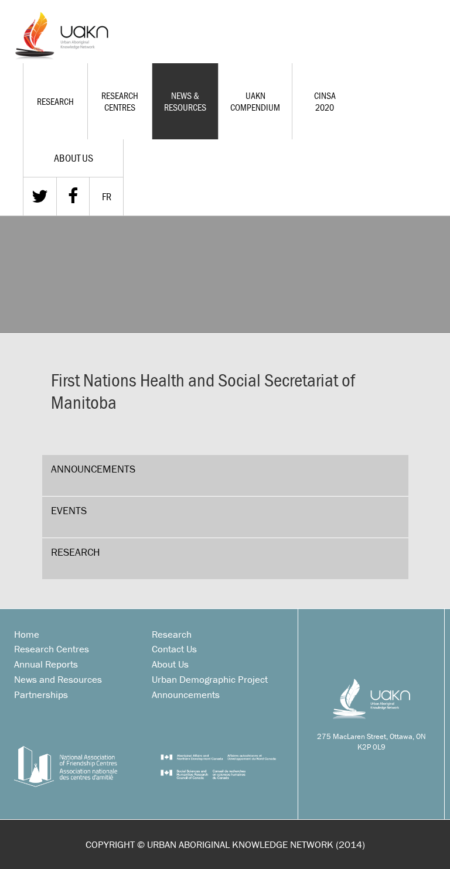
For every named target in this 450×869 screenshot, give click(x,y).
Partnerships (41, 694)
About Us (170, 664)
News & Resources (185, 101)
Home (26, 634)
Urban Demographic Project (210, 679)
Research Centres (119, 101)
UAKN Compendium (255, 101)
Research (55, 101)
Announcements (93, 468)
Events (69, 510)
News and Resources (58, 679)
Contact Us (174, 648)
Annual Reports (46, 664)
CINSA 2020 (325, 101)
